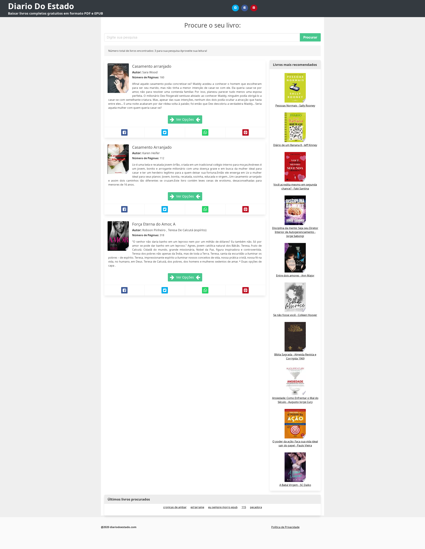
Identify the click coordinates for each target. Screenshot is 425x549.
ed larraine (197, 507)
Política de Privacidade (285, 527)
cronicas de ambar (175, 507)
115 (244, 507)
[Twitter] (235, 8)
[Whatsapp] (205, 132)
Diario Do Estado (41, 6)
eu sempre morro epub (223, 507)
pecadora (256, 507)
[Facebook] (244, 8)
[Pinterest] (253, 8)
